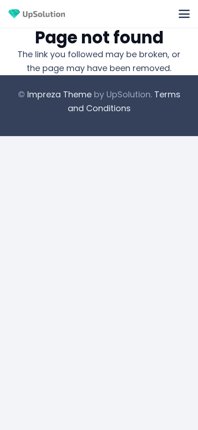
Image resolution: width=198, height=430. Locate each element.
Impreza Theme (59, 94)
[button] (184, 13)
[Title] (36, 13)
